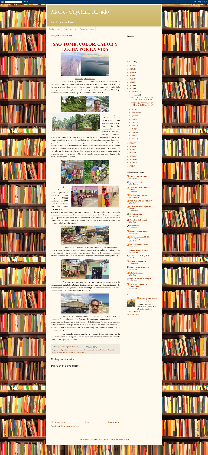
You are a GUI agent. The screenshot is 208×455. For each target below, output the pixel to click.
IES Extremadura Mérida (138, 244)
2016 (131, 149)
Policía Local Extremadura (139, 267)
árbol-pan (62, 350)
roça (77, 352)
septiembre (135, 112)
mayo (134, 125)
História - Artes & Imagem (139, 231)
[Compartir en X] (91, 347)
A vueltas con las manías (138, 176)
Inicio (87, 422)
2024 (131, 72)
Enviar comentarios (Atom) (70, 426)
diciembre (135, 91)
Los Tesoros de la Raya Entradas (141, 255)
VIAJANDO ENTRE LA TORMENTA (138, 285)
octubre (134, 109)
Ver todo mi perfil (133, 314)
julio (133, 119)
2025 (131, 69)
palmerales (71, 352)
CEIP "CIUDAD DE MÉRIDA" (140, 201)
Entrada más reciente (59, 422)
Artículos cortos (70, 29)
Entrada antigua (113, 422)
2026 (131, 66)
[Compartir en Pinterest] (96, 347)
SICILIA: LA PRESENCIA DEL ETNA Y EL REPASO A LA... (143, 104)
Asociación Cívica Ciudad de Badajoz (139, 188)
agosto (134, 116)
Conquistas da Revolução (138, 220)
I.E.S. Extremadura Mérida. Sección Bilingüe (139, 238)
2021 (131, 82)
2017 (131, 146)
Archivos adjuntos (87, 29)
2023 (131, 75)
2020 (131, 85)
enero (134, 139)
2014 (131, 156)
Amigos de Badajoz (136, 182)
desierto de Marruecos (85, 350)
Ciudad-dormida (135, 214)
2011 (131, 166)
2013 (131, 159)
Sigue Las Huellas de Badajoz (140, 278)
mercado (65, 352)
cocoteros (75, 350)
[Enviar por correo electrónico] (87, 347)
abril (133, 129)
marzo (134, 132)
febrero (134, 135)
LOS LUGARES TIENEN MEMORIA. (138, 251)
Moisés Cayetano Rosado (80, 11)
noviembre (135, 95)
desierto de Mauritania (100, 350)
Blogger (126, 439)
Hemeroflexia (134, 225)
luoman (105, 439)
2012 (131, 162)
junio (134, 122)
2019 (131, 89)
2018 (131, 143)
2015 (131, 153)
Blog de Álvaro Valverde (138, 195)
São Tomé (82, 352)
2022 (131, 79)
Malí (60, 352)
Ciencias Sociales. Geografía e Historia (140, 207)
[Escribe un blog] (89, 347)
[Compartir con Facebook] (94, 347)
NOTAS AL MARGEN (137, 261)
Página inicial (54, 29)
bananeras (68, 350)
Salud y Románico (136, 273)
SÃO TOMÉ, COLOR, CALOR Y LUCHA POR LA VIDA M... (143, 98)
